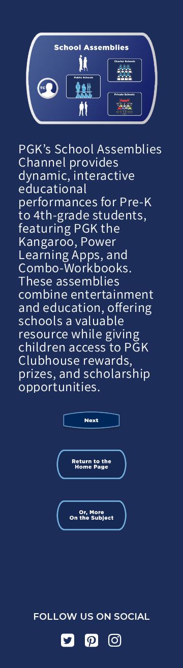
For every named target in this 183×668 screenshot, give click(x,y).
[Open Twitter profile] (68, 640)
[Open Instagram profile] (115, 640)
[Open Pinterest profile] (92, 640)
